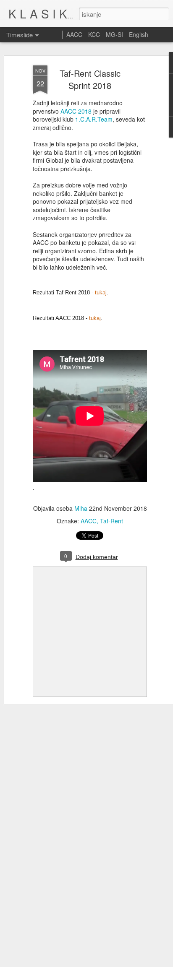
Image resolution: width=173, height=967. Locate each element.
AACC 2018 (76, 111)
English (138, 34)
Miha (80, 508)
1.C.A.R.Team (94, 119)
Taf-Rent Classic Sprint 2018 (90, 79)
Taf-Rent (111, 521)
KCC (94, 34)
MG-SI (114, 34)
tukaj (101, 292)
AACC (89, 521)
